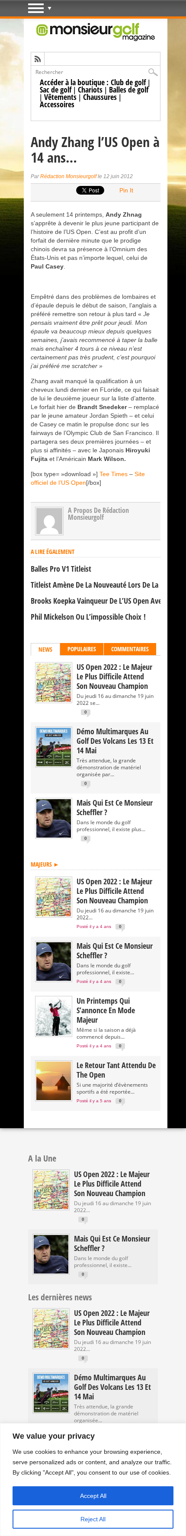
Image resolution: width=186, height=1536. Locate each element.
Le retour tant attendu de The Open (116, 1069)
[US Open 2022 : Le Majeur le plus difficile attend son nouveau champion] (53, 700)
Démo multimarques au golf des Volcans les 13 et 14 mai (115, 740)
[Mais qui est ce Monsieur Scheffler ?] (53, 835)
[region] (93, 1479)
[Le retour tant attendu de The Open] (53, 1098)
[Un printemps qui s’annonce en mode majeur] (53, 1033)
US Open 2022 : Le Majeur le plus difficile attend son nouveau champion (114, 676)
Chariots (90, 89)
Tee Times (113, 473)
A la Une (42, 1158)
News (45, 649)
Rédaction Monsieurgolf (68, 176)
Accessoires (57, 104)
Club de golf (128, 82)
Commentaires (130, 649)
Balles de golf (128, 89)
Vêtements (60, 97)
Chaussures (100, 97)
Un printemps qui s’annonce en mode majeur (106, 1010)
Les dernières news (60, 1297)
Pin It (126, 190)
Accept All (93, 1495)
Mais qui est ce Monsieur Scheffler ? (115, 807)
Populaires (81, 649)
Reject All (93, 1519)
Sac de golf (55, 89)
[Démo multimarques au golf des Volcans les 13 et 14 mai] (53, 764)
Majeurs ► (45, 864)
